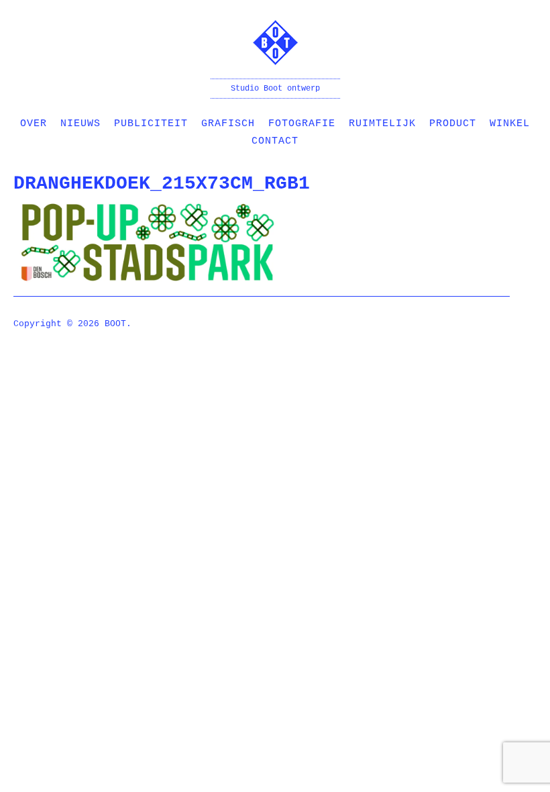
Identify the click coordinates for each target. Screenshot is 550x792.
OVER (33, 124)
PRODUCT (452, 124)
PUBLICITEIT (151, 124)
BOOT (115, 324)
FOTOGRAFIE (301, 124)
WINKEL (510, 124)
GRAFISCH (228, 124)
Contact (275, 141)
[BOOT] (275, 56)
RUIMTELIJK (382, 124)
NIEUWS (80, 124)
